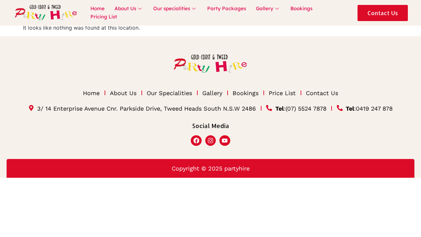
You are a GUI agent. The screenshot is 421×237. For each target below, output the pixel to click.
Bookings (301, 8)
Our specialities (171, 8)
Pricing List (103, 16)
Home (97, 8)
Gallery (264, 8)
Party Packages (226, 8)
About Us (125, 8)
